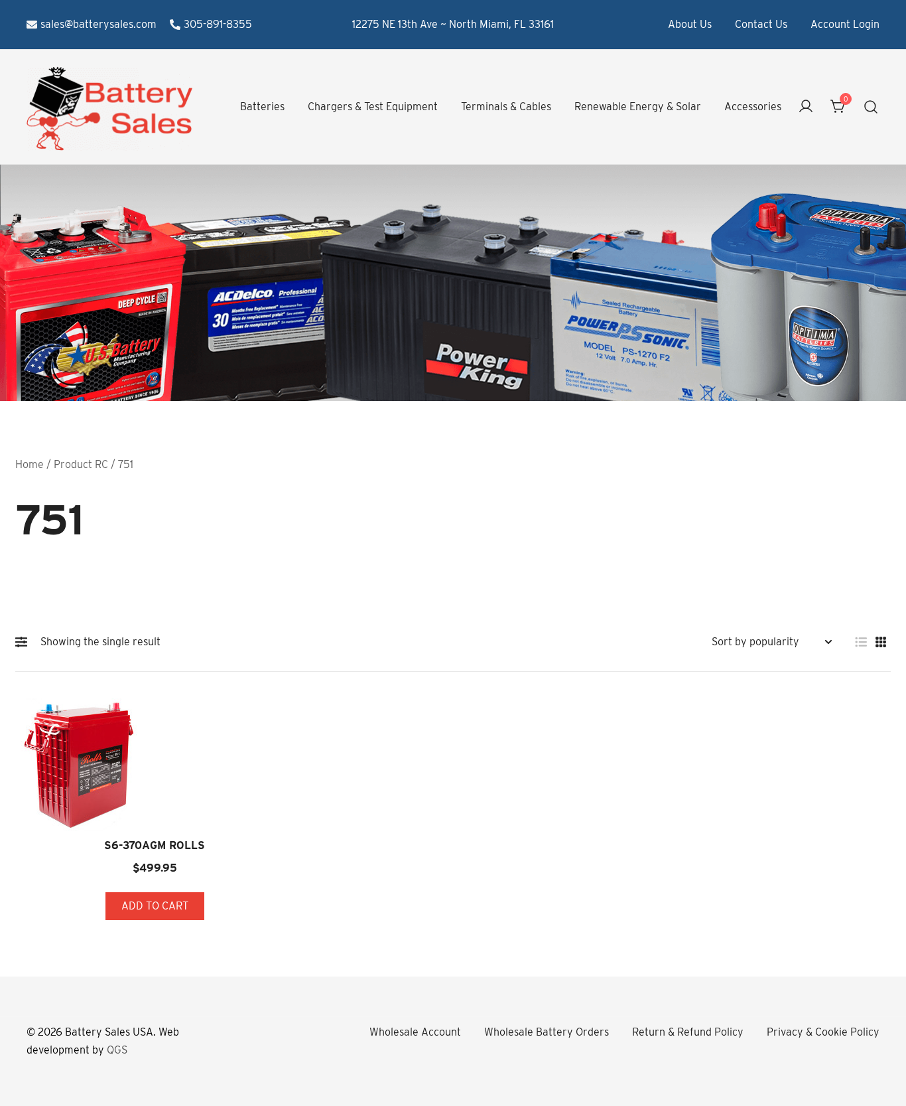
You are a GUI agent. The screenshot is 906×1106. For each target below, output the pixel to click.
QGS (117, 1050)
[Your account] (806, 107)
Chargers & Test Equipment (373, 106)
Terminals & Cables (506, 106)
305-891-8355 (218, 24)
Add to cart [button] (154, 906)
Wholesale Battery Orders (546, 1032)
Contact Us (761, 24)
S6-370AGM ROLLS (154, 845)
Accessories (752, 106)
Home (29, 464)
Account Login (844, 24)
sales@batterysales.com (98, 24)
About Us (690, 24)
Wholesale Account (415, 1032)
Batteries (262, 106)
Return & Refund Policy (688, 1032)
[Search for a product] (871, 107)
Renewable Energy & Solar (637, 106)
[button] (24, 642)
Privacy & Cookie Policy (823, 1032)
